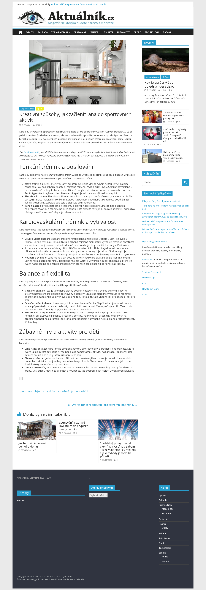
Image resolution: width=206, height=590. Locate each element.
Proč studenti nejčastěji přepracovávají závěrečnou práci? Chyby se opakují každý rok (174, 135)
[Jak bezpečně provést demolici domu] (36, 421)
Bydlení (30, 32)
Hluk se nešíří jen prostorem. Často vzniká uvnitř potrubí (78, 4)
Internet (166, 561)
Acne (144, 283)
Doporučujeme (27, 108)
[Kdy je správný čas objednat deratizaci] (165, 49)
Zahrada (43, 32)
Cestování (80, 32)
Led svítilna (147, 259)
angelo (39, 125)
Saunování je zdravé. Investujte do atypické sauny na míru (73, 426)
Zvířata (108, 32)
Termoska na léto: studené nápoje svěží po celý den (173, 115)
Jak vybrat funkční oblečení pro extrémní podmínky (102, 405)
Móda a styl (167, 508)
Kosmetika (167, 513)
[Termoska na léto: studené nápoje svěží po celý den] (152, 111)
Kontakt (21, 500)
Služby (165, 527)
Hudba (165, 556)
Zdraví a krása (59, 32)
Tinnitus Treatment (151, 272)
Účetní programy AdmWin (154, 241)
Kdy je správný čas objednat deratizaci (159, 84)
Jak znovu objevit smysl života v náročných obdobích (53, 391)
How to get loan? (150, 288)
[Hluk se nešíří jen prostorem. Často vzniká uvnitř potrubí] (152, 150)
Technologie (152, 32)
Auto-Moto (123, 32)
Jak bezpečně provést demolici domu (32, 444)
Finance (93, 32)
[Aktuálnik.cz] (20, 32)
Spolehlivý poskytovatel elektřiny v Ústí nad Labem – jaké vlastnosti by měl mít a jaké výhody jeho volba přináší (118, 449)
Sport (137, 32)
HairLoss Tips (148, 277)
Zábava (167, 32)
